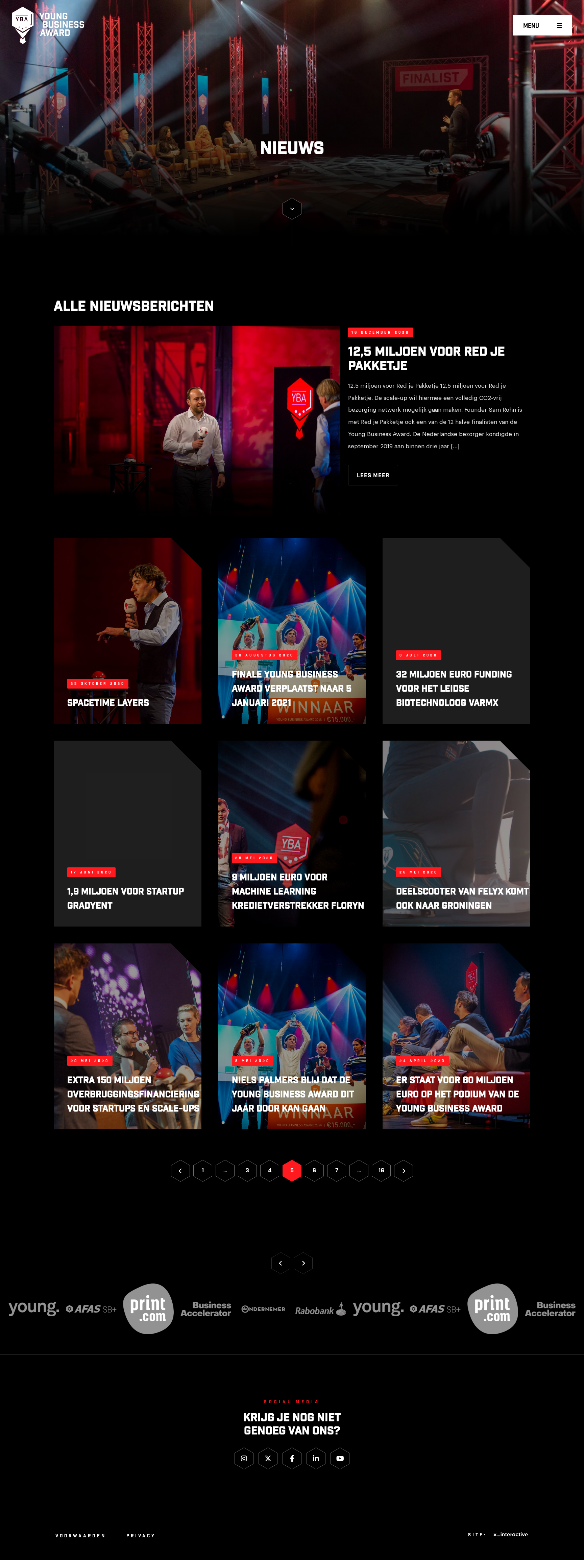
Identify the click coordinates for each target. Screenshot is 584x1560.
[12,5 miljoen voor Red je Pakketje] (197, 423)
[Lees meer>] (292, 209)
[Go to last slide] (280, 1263)
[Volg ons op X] (268, 1458)
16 (381, 1170)
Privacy (141, 1536)
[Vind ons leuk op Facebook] (292, 1458)
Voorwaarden (80, 1536)
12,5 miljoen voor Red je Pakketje (426, 359)
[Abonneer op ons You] (340, 1458)
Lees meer (373, 475)
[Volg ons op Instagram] (244, 1458)
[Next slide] (303, 1263)
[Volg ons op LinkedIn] (316, 1458)
